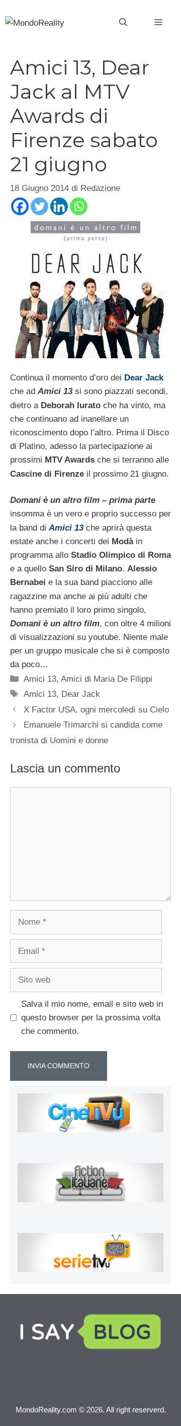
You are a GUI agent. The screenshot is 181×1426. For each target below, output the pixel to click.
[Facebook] (20, 206)
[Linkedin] (59, 206)
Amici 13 (40, 679)
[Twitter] (39, 206)
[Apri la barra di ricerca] (123, 22)
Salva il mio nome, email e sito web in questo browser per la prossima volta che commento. (92, 1017)
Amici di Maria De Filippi (106, 679)
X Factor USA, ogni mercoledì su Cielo (96, 710)
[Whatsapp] (78, 206)
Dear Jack (143, 377)
